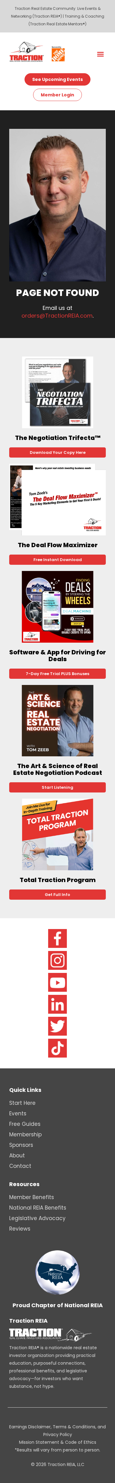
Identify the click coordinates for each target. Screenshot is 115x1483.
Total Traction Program (58, 880)
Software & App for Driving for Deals (57, 655)
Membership (25, 1134)
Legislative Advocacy (37, 1218)
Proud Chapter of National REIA (58, 1305)
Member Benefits (31, 1197)
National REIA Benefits (37, 1207)
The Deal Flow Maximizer (58, 545)
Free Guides (24, 1124)
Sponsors (21, 1145)
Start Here (22, 1103)
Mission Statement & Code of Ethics (57, 1442)
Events (17, 1113)
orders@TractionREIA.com (57, 315)
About (17, 1155)
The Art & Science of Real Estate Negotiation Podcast (57, 769)
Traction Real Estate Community (45, 8)
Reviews (19, 1228)
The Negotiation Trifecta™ (57, 437)
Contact (20, 1166)
